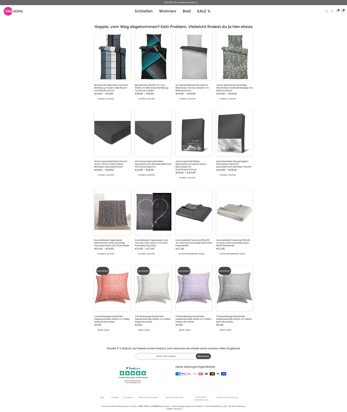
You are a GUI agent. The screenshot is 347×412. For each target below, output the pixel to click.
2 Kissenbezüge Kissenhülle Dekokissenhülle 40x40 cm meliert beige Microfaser (153, 319)
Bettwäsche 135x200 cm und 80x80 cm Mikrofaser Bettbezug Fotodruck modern (151, 88)
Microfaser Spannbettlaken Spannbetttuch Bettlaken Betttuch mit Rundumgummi (153, 164)
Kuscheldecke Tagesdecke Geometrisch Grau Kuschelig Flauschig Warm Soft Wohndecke (111, 243)
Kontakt (115, 397)
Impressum (128, 397)
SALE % (204, 11)
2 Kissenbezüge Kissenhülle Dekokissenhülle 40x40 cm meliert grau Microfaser (234, 319)
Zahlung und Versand (148, 397)
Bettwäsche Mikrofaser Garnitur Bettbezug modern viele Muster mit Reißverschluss (111, 88)
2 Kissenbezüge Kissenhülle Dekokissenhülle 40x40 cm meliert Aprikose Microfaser (112, 319)
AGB (102, 397)
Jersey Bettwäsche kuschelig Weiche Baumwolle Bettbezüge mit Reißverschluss (234, 88)
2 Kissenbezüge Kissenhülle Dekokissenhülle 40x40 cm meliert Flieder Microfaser (193, 319)
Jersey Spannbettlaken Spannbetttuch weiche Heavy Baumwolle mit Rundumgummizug (191, 165)
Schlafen (144, 11)
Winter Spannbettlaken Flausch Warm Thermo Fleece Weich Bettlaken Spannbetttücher (110, 164)
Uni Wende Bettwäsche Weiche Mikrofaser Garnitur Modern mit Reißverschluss (192, 88)
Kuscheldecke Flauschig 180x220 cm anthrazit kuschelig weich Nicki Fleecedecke (194, 243)
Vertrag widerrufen (174, 397)
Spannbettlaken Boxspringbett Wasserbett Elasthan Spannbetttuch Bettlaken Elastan (234, 164)
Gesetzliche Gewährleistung (201, 398)
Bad (187, 11)
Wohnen (167, 11)
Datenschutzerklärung (227, 397)
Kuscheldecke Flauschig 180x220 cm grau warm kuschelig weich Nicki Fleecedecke (233, 243)
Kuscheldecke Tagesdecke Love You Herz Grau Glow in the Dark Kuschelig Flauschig (151, 243)
